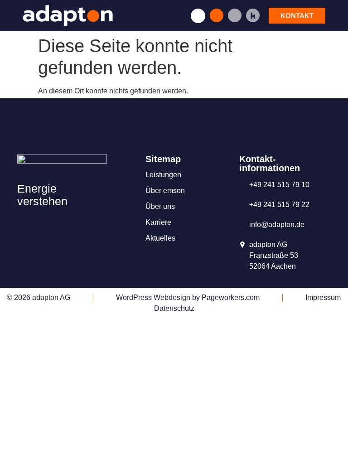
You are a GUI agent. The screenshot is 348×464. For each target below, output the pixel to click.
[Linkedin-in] (235, 15)
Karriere (158, 222)
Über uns (160, 206)
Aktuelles (160, 238)
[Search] (216, 15)
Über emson (165, 190)
